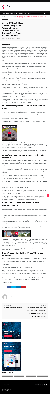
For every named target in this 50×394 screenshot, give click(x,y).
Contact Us (29, 13)
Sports (25, 13)
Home (4, 13)
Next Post (42, 305)
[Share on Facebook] (3, 44)
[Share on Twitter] (5, 44)
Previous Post (8, 305)
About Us (7, 13)
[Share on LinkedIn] (7, 44)
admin (10, 295)
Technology (20, 13)
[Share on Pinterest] (9, 44)
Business (11, 13)
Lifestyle (15, 13)
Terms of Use (9, 389)
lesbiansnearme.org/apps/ (7, 282)
